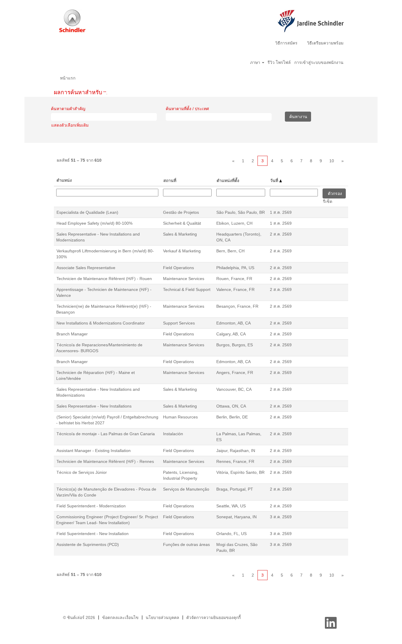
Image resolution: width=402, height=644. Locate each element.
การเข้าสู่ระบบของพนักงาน (318, 62)
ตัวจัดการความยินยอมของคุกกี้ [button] (213, 617)
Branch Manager (72, 334)
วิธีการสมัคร (286, 43)
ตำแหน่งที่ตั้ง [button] (228, 180)
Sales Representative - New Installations (94, 406)
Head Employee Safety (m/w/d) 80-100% (94, 223)
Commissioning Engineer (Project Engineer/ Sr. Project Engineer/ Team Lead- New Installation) (107, 519)
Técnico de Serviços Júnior (82, 472)
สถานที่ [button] (169, 180)
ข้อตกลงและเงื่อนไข (120, 617)
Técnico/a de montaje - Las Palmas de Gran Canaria (106, 433)
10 (331, 160)
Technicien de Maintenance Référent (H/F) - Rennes (105, 461)
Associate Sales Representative (86, 267)
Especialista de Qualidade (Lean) (87, 212)
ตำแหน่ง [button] (64, 180)
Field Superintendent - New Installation (93, 533)
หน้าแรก (67, 78)
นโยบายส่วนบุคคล (162, 617)
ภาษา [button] (255, 62)
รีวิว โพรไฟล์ (279, 62)
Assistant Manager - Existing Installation (94, 450)
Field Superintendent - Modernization (91, 506)
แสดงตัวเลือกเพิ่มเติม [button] (70, 125)
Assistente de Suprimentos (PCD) (88, 544)
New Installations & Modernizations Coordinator (101, 323)
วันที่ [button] (274, 180)
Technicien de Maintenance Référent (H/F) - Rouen (104, 278)
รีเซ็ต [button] (327, 201)
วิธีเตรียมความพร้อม (325, 43)
